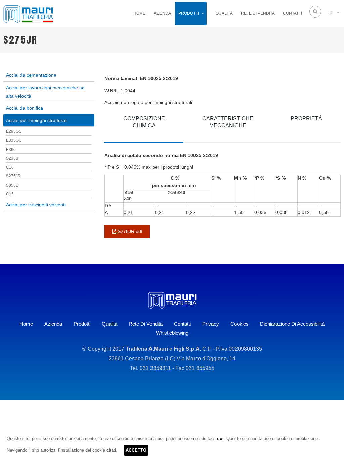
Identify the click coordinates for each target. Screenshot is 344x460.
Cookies (239, 324)
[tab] (143, 126)
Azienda (162, 13)
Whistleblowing (172, 333)
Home (139, 13)
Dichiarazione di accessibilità (292, 324)
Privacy (210, 324)
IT (331, 12)
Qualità (224, 13)
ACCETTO (136, 450)
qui (220, 438)
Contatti (292, 13)
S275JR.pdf (129, 231)
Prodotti (188, 13)
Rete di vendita (258, 13)
